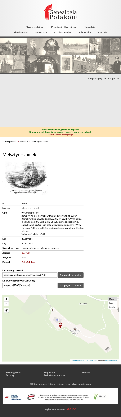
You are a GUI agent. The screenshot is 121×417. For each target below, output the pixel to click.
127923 (26, 252)
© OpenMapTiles (90, 360)
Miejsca (24, 141)
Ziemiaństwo (21, 32)
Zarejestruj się (95, 78)
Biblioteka (85, 32)
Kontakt (102, 32)
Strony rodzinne (35, 27)
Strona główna (9, 141)
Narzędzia (89, 27)
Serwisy (10, 375)
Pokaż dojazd (28, 262)
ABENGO (71, 409)
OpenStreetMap (111, 360)
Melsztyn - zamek (40, 141)
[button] (60, 325)
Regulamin (49, 372)
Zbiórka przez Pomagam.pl (60, 134)
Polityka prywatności (55, 375)
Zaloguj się (113, 78)
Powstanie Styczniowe (64, 27)
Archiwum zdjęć (63, 32)
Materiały (41, 32)
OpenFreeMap (76, 360)
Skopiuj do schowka (70, 275)
